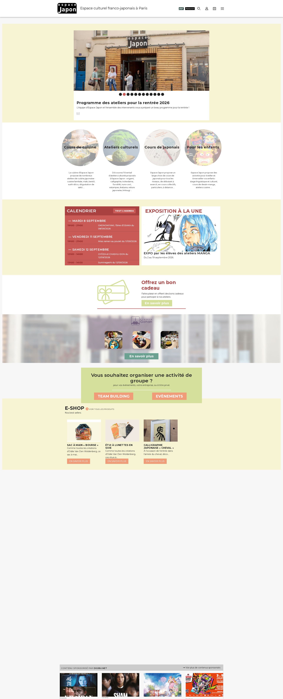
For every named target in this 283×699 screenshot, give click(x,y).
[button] (77, 73)
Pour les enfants (203, 147)
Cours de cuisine (80, 147)
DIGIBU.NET (100, 668)
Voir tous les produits (101, 409)
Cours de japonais (162, 147)
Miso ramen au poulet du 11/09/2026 (117, 241)
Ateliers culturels (121, 147)
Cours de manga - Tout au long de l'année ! (121, 102)
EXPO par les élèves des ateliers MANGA (177, 253)
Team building (114, 396)
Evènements (169, 396)
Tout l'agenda (124, 211)
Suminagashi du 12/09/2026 (113, 262)
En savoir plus (141, 356)
